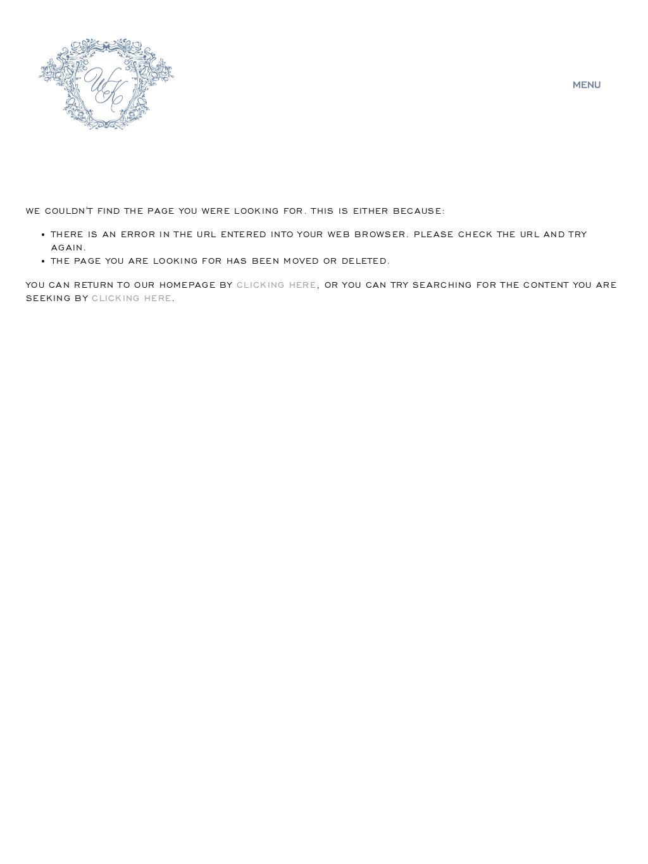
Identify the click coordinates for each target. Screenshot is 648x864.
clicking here (276, 285)
